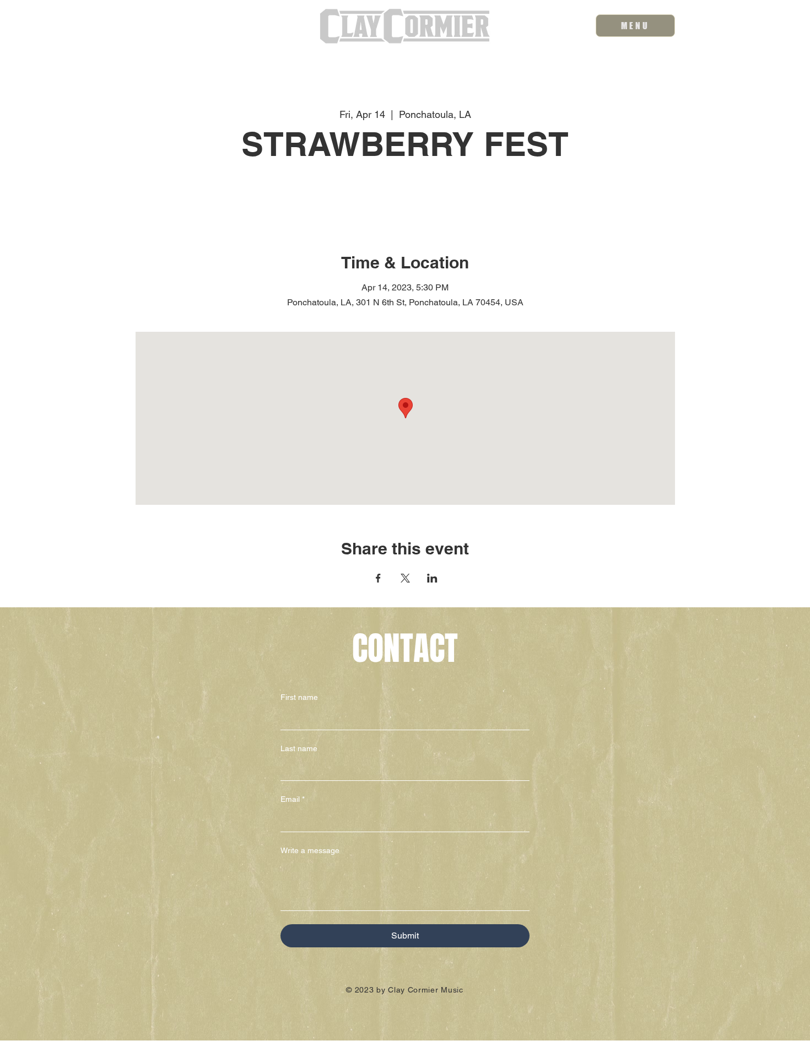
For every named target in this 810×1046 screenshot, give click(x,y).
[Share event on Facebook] (378, 578)
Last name (298, 748)
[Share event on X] (405, 578)
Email (292, 799)
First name (299, 697)
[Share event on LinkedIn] (432, 578)
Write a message (309, 850)
